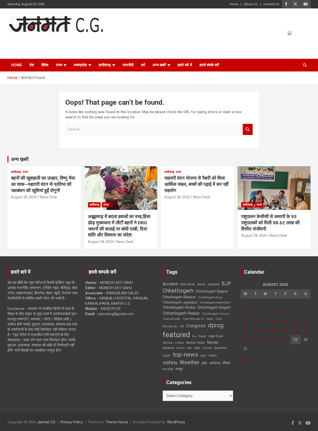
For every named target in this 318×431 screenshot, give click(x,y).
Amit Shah (187, 284)
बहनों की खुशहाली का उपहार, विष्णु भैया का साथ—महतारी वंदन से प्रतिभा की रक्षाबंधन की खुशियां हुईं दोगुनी (43, 184)
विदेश (44, 65)
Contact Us (271, 4)
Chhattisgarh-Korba (179, 307)
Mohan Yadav (195, 342)
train (203, 355)
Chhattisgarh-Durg (210, 297)
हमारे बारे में (185, 65)
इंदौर (204, 363)
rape (197, 348)
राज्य (59, 65)
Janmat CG (31, 39)
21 (285, 330)
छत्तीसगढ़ (105, 65)
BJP (226, 284)
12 (265, 321)
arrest (201, 284)
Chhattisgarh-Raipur (181, 313)
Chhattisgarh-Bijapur (212, 291)
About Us (251, 4)
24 (245, 339)
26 (265, 339)
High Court (215, 336)
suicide (207, 348)
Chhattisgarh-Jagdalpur (180, 302)
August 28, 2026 (24, 197)
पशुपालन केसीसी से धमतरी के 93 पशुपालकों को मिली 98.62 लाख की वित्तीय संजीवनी (270, 223)
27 (276, 339)
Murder (213, 342)
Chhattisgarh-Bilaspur (179, 297)
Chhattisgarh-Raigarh (214, 307)
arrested (213, 284)
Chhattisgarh (178, 291)
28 (285, 339)
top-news (185, 354)
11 (255, 321)
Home (234, 4)
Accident (170, 284)
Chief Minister (172, 319)
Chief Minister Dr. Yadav (198, 319)
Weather (189, 362)
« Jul (244, 358)
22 (295, 330)
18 (255, 330)
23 (306, 330)
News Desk (48, 197)
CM (182, 326)
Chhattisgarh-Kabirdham (215, 302)
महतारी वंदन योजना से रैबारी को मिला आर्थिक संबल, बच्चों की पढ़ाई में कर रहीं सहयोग (196, 184)
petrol (181, 348)
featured (176, 335)
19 (265, 330)
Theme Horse (117, 422)
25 (255, 339)
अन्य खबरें (159, 65)
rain (189, 348)
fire (194, 336)
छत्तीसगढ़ (214, 363)
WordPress (176, 422)
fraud (202, 336)
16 (306, 321)
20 (276, 330)
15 (295, 321)
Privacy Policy (71, 422)
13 (276, 321)
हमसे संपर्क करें (209, 65)
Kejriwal (168, 342)
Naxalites (168, 348)
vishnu (170, 362)
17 (245, 330)
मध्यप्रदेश (80, 65)
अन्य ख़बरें (20, 159)
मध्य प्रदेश (168, 369)
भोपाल (226, 363)
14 (285, 321)
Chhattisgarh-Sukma (215, 313)
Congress (196, 325)
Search (248, 129)
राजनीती (127, 65)
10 (245, 321)
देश (32, 65)
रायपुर (179, 369)
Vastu (212, 355)
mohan (179, 342)
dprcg (216, 325)
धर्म (143, 65)
